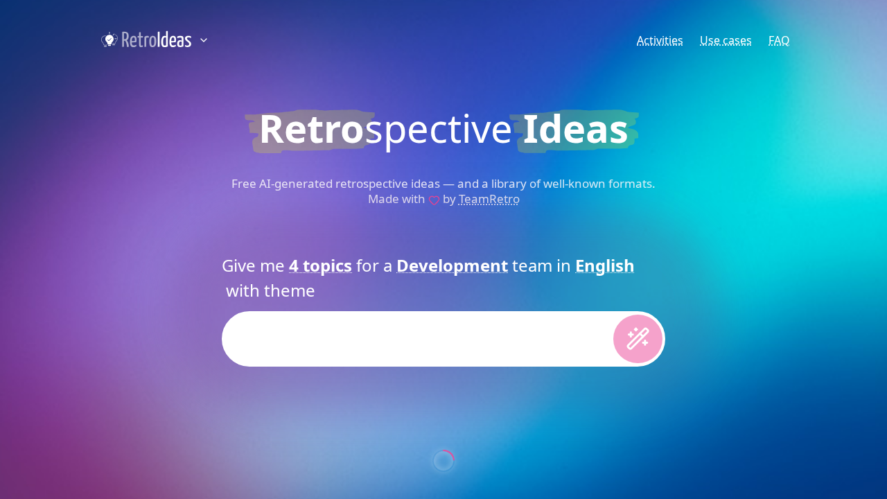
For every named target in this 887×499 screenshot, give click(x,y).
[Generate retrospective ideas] (637, 339)
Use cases (726, 40)
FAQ (779, 40)
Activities (660, 40)
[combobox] (320, 265)
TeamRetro (489, 199)
